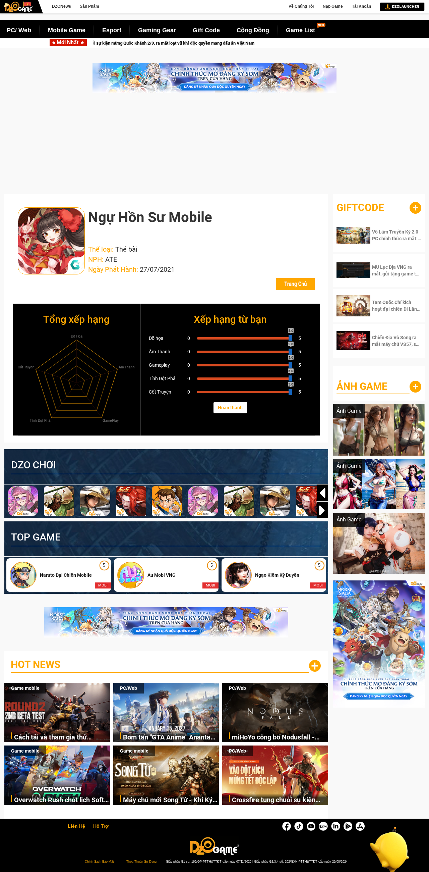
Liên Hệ (76, 826)
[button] (322, 510)
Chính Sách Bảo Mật (99, 861)
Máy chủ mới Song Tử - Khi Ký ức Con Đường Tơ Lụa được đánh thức (167, 800)
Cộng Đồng (253, 30)
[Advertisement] (214, 147)
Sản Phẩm (89, 6)
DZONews (61, 6)
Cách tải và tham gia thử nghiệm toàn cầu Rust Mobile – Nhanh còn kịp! (60, 737)
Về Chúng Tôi (301, 6)
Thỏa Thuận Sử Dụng (141, 861)
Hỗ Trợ (101, 826)
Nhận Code (392, 235)
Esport (111, 30)
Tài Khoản (361, 6)
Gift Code (206, 30)
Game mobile (25, 688)
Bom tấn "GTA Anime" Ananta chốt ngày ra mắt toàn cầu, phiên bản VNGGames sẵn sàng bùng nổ (170, 737)
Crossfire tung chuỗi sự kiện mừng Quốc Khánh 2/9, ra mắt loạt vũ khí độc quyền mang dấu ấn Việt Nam (279, 800)
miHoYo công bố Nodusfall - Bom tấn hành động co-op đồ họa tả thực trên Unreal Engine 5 (280, 737)
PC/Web (128, 688)
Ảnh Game (361, 386)
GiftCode (360, 207)
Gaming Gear (157, 30)
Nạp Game (333, 6)
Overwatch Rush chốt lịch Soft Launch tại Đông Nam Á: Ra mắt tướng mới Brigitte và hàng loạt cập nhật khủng (61, 800)
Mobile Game (66, 30)
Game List (300, 30)
